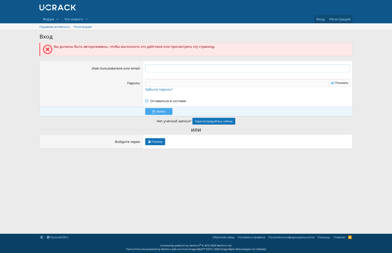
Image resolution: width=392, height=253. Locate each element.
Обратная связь (224, 237)
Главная (339, 237)
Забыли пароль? (159, 89)
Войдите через (127, 141)
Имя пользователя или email (116, 68)
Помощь (324, 237)
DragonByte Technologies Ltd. (238, 249)
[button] (57, 19)
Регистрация (83, 27)
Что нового (73, 19)
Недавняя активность (54, 27)
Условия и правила (251, 237)
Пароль (133, 83)
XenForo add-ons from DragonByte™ (183, 249)
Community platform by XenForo (196, 245)
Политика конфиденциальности (291, 237)
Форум (48, 19)
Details (261, 249)
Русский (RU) (59, 237)
